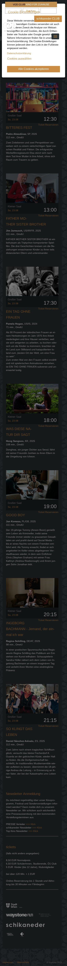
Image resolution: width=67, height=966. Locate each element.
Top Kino (31, 10)
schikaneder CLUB (48, 18)
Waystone (48, 10)
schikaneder (13, 10)
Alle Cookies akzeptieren (33, 68)
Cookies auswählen (19, 58)
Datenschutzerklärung (19, 53)
